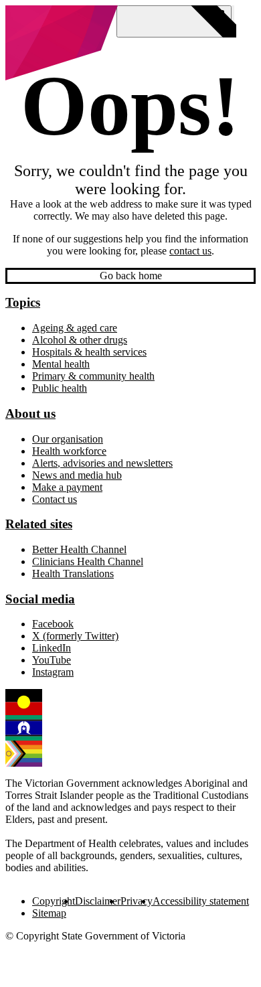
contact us (190, 250)
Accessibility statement (201, 901)
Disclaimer (97, 901)
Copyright (53, 901)
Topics (22, 302)
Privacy (136, 901)
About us (30, 413)
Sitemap (49, 913)
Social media (40, 599)
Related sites (38, 524)
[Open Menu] (174, 21)
